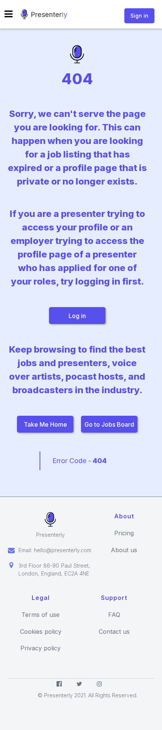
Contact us (114, 631)
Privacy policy (40, 648)
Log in (77, 316)
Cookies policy (40, 631)
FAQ (114, 614)
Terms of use (40, 614)
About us (124, 550)
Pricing (124, 533)
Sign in (139, 15)
